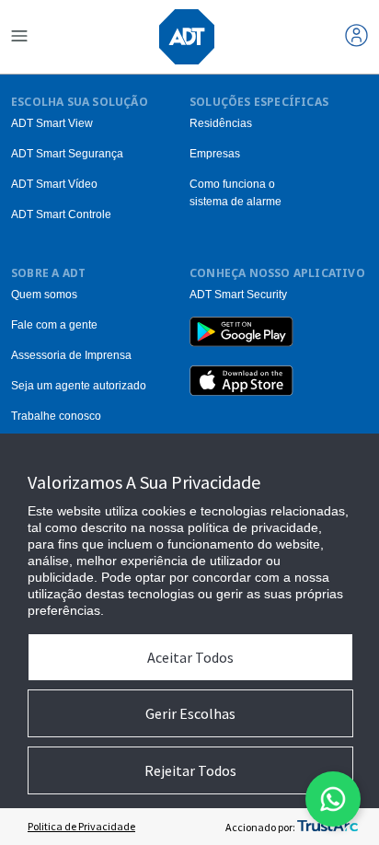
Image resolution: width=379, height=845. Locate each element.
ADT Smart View (52, 123)
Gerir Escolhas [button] (190, 713)
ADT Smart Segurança (67, 153)
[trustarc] (327, 826)
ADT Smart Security (238, 294)
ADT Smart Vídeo (54, 184)
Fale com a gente (54, 324)
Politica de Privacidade (81, 826)
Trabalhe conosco (56, 416)
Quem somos (44, 294)
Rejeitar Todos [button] (190, 770)
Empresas (215, 153)
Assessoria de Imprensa (71, 355)
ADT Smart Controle (61, 214)
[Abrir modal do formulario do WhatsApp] (333, 799)
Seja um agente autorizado (78, 385)
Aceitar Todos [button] (190, 657)
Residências (221, 123)
